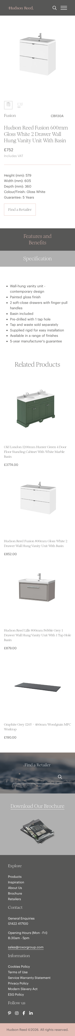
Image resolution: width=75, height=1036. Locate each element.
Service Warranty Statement (29, 978)
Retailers (14, 899)
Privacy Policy (18, 983)
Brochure (15, 893)
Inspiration (16, 882)
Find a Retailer (20, 209)
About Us (15, 888)
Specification (37, 259)
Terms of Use (18, 972)
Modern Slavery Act (23, 989)
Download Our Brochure (37, 806)
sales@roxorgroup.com (26, 947)
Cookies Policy (19, 966)
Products (15, 877)
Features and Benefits (37, 239)
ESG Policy (16, 994)
